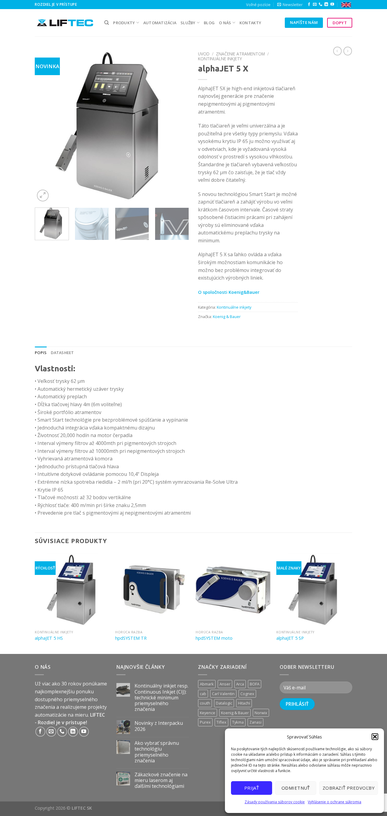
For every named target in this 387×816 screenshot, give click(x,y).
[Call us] (320, 4)
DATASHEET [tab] (62, 352)
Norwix (261, 712)
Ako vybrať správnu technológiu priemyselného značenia (157, 752)
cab (203, 693)
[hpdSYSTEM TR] (152, 589)
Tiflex (221, 722)
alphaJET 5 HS (49, 638)
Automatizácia (159, 22)
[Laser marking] (346, 4)
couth (205, 703)
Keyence (207, 712)
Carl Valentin (223, 693)
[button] (375, 737)
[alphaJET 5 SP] (313, 589)
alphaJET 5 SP (290, 638)
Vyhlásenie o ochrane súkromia (334, 801)
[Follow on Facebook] (309, 4)
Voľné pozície (258, 4)
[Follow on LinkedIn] (326, 4)
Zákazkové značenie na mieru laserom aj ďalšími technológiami (161, 780)
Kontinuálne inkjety (220, 58)
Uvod (204, 54)
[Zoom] (43, 195)
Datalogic (224, 703)
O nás (225, 22)
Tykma (238, 722)
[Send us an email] (315, 4)
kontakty (250, 22)
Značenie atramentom (240, 54)
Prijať (251, 788)
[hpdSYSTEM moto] (233, 589)
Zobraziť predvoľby (349, 788)
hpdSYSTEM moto (214, 638)
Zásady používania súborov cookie (275, 801)
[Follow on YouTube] (332, 4)
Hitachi (244, 703)
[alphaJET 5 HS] (72, 589)
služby (188, 22)
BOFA (254, 684)
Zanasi (255, 722)
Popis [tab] (41, 352)
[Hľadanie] (106, 22)
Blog (209, 22)
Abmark (207, 684)
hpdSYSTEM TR (131, 638)
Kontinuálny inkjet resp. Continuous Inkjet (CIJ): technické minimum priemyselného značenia (161, 697)
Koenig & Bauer (227, 316)
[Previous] (45, 125)
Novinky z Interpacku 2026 (159, 726)
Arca (240, 684)
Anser (225, 684)
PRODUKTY (124, 22)
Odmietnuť (295, 788)
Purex (205, 722)
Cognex (247, 693)
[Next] (178, 125)
